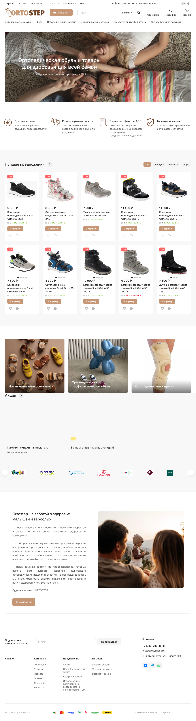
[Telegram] (152, 665)
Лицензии (39, 683)
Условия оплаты (101, 664)
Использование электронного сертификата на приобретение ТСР (74, 685)
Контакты (39, 687)
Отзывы (38, 678)
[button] (5, 472)
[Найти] (138, 12)
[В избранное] (10, 236)
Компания (40, 658)
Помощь (97, 658)
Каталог (10, 658)
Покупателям (71, 658)
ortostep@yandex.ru (153, 650)
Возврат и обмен (72, 676)
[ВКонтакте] (145, 665)
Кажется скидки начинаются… (28, 447)
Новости (38, 673)
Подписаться (109, 641)
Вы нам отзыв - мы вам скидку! (92, 447)
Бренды (38, 669)
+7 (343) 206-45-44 (123, 3)
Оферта (166, 712)
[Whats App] (159, 665)
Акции (66, 664)
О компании (24, 602)
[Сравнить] (18, 236)
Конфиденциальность (146, 712)
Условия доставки (102, 669)
